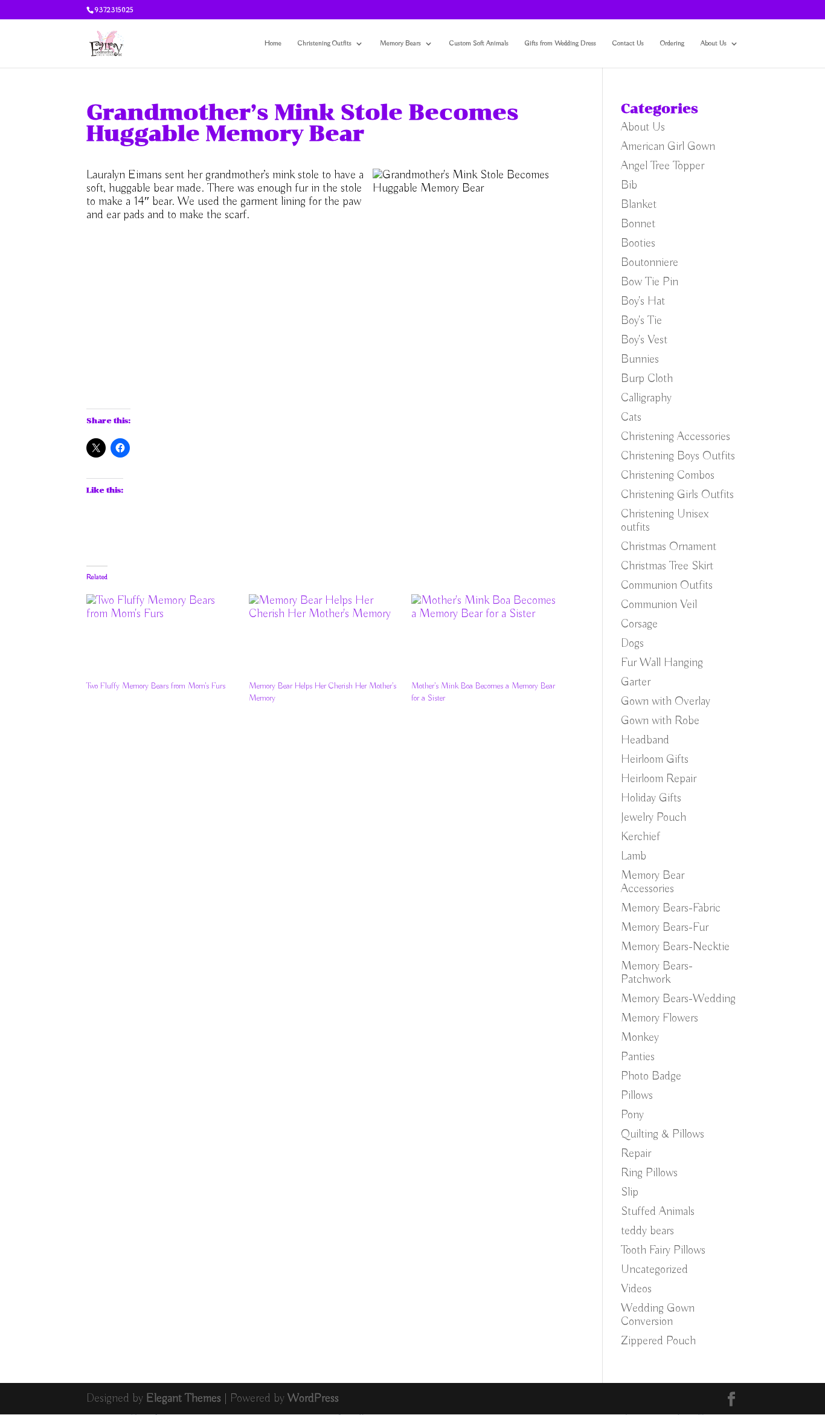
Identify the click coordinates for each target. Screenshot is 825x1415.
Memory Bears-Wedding (678, 998)
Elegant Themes (183, 1398)
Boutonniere (649, 262)
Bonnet (638, 224)
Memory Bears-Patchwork (657, 973)
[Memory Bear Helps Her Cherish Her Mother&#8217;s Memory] (324, 637)
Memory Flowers (659, 1018)
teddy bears (647, 1231)
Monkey (640, 1037)
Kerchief (640, 836)
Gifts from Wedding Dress (560, 43)
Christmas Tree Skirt (667, 566)
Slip (629, 1192)
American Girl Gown (668, 146)
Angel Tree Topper (662, 165)
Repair (636, 1153)
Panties (638, 1056)
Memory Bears (400, 43)
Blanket (638, 204)
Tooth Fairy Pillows (663, 1250)
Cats (631, 417)
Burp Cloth (647, 378)
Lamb (633, 856)
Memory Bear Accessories (652, 882)
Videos (636, 1289)
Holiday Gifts (651, 798)
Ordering (672, 43)
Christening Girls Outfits (677, 494)
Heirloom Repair (658, 778)
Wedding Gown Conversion (658, 1315)
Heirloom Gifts (655, 759)
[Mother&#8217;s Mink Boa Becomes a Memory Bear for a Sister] (486, 637)
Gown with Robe (660, 720)
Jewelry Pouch (653, 817)
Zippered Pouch (658, 1341)
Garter (635, 682)
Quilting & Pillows (662, 1134)
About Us (714, 43)
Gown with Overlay (665, 701)
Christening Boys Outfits (678, 456)
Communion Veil (659, 604)
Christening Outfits (325, 43)
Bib (629, 185)
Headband (645, 740)
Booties (638, 243)
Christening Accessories (675, 436)
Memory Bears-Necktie (675, 946)
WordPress (313, 1398)
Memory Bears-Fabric (671, 908)
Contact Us (628, 43)
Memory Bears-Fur (664, 927)
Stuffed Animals (658, 1211)
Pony (632, 1114)
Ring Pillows (649, 1172)
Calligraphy (646, 398)
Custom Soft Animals (479, 43)
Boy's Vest (644, 340)
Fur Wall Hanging (662, 662)
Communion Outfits (667, 585)
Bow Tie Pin (649, 282)
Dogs (632, 643)
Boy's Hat (643, 301)
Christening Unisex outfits (665, 521)
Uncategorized (654, 1269)
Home (273, 43)
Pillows (637, 1095)
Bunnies (640, 359)
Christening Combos (667, 475)
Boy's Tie (641, 320)
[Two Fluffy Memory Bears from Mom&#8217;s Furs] (161, 637)
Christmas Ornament (668, 546)
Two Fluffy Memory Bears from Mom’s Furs (155, 686)
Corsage (639, 624)
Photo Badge (651, 1076)
